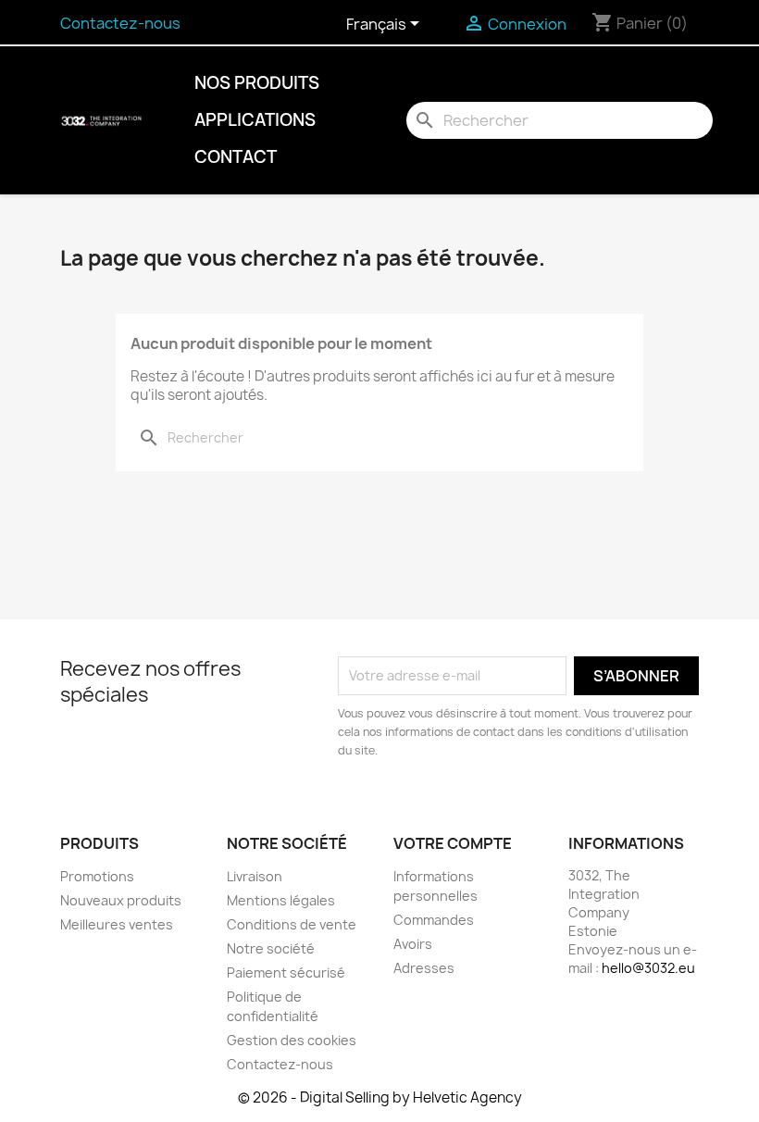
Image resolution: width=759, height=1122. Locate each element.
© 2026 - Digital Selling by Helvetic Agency (380, 1097)
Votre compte (452, 843)
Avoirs (412, 944)
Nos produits (256, 82)
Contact (235, 156)
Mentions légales (281, 900)
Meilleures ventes (116, 924)
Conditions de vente (291, 924)
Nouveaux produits (120, 900)
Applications (255, 119)
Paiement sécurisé (286, 972)
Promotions (97, 876)
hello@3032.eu (648, 968)
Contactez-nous (120, 23)
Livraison (254, 876)
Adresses (423, 968)
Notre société (271, 948)
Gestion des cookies (291, 1040)
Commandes (433, 920)
